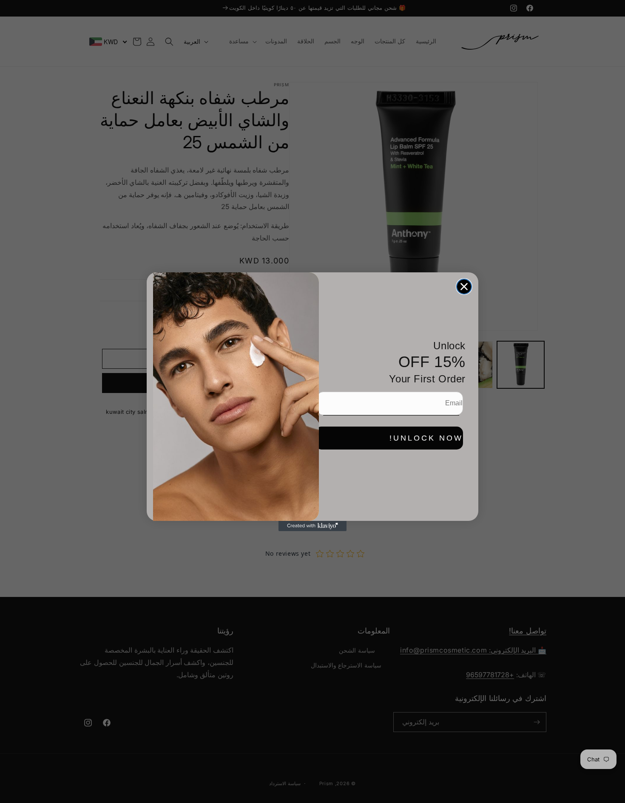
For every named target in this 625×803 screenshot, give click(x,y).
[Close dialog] (464, 286)
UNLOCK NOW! (426, 438)
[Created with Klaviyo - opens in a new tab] (312, 526)
